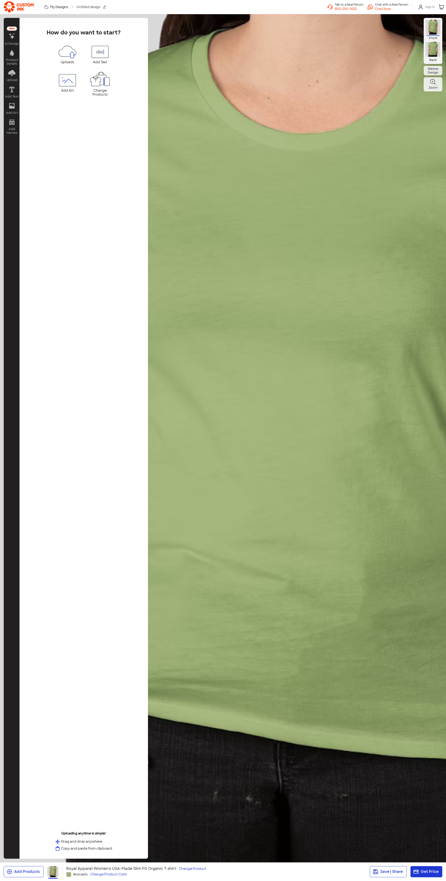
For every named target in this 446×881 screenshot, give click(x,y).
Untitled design (88, 7)
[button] (391, 9)
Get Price (430, 871)
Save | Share (391, 871)
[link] (19, 7)
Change (192, 869)
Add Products (27, 871)
